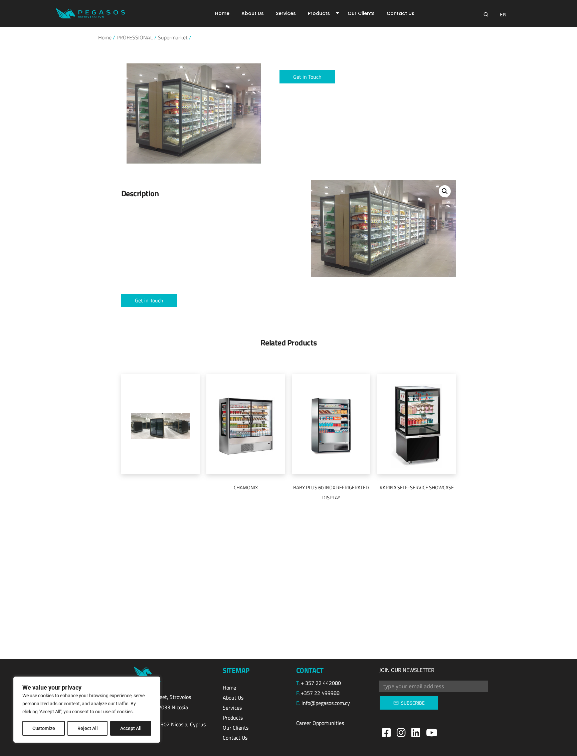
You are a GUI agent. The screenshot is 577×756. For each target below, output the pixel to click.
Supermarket (173, 37)
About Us (252, 13)
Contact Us (400, 13)
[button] (307, 76)
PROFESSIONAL (135, 37)
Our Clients (361, 13)
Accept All (131, 728)
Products (319, 13)
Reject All (87, 728)
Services (286, 13)
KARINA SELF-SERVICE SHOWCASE (417, 487)
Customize (43, 728)
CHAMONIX (246, 487)
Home (222, 13)
